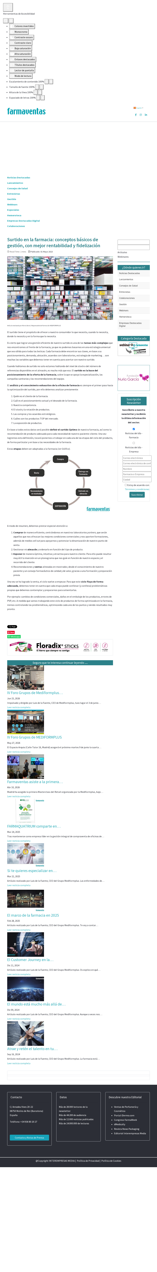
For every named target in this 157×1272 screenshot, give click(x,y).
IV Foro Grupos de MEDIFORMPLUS (34, 737)
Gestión (11, 199)
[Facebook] (136, 114)
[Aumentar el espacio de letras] (43, 97)
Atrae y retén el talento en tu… (32, 1048)
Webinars (12, 204)
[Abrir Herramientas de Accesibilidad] (8, 7)
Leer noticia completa (18, 707)
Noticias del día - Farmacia (133, 435)
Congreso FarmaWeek (125, 1119)
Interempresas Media (135, 1133)
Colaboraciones (16, 226)
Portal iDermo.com (124, 1115)
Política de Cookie (110, 1160)
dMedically (119, 1124)
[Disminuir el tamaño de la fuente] (37, 86)
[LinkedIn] (146, 114)
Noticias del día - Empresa (133, 449)
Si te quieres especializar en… (32, 870)
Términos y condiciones (137, 489)
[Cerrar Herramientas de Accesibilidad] (11, 20)
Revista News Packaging (126, 1128)
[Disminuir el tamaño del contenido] (47, 81)
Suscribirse (137, 494)
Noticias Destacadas (18, 177)
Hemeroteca (14, 215)
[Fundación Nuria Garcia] (134, 377)
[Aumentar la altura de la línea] (40, 92)
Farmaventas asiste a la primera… (35, 781)
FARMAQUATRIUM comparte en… (34, 826)
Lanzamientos (15, 182)
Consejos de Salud (17, 188)
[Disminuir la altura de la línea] (36, 92)
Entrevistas (13, 193)
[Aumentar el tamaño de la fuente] (42, 86)
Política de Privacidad (88, 1160)
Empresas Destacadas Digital (23, 220)
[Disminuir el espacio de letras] (38, 97)
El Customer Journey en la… (30, 959)
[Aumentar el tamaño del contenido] (51, 81)
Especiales (13, 209)
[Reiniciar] (5, 20)
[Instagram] (141, 114)
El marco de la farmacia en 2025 (33, 915)
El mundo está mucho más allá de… (36, 1004)
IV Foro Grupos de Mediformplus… (35, 692)
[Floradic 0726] (60, 646)
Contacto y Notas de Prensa (29, 1137)
